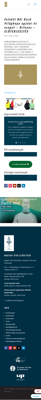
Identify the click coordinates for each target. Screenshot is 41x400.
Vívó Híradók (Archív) (13, 330)
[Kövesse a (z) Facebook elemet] (6, 185)
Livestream (19, 164)
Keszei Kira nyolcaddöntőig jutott (20, 122)
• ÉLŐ (37, 391)
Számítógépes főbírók (14, 341)
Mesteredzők (10, 324)
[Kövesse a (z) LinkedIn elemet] (23, 185)
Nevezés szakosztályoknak (15, 338)
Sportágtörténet (11, 327)
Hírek (8, 321)
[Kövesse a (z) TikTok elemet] (19, 185)
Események (10, 316)
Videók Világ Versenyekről (15, 333)
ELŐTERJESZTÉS (9, 93)
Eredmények (10, 313)
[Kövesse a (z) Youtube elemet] (14, 185)
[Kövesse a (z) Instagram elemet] (10, 185)
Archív (16, 36)
